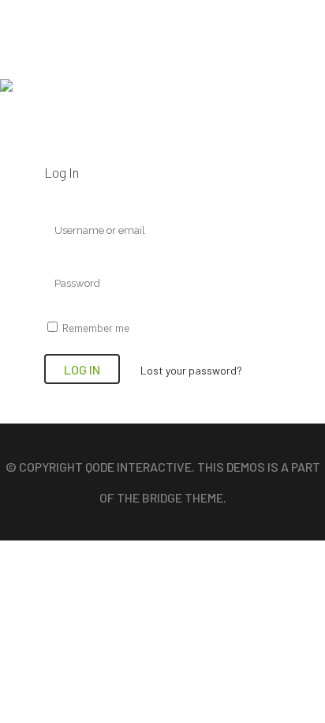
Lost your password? (191, 370)
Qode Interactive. (141, 466)
